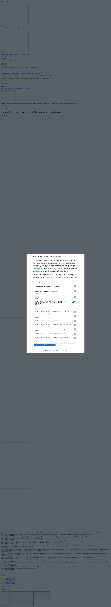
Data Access (55, 350)
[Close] (81, 256)
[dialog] (55, 303)
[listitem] (55, 283)
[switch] (74, 286)
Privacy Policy (64, 350)
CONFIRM (44, 344)
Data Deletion (47, 350)
